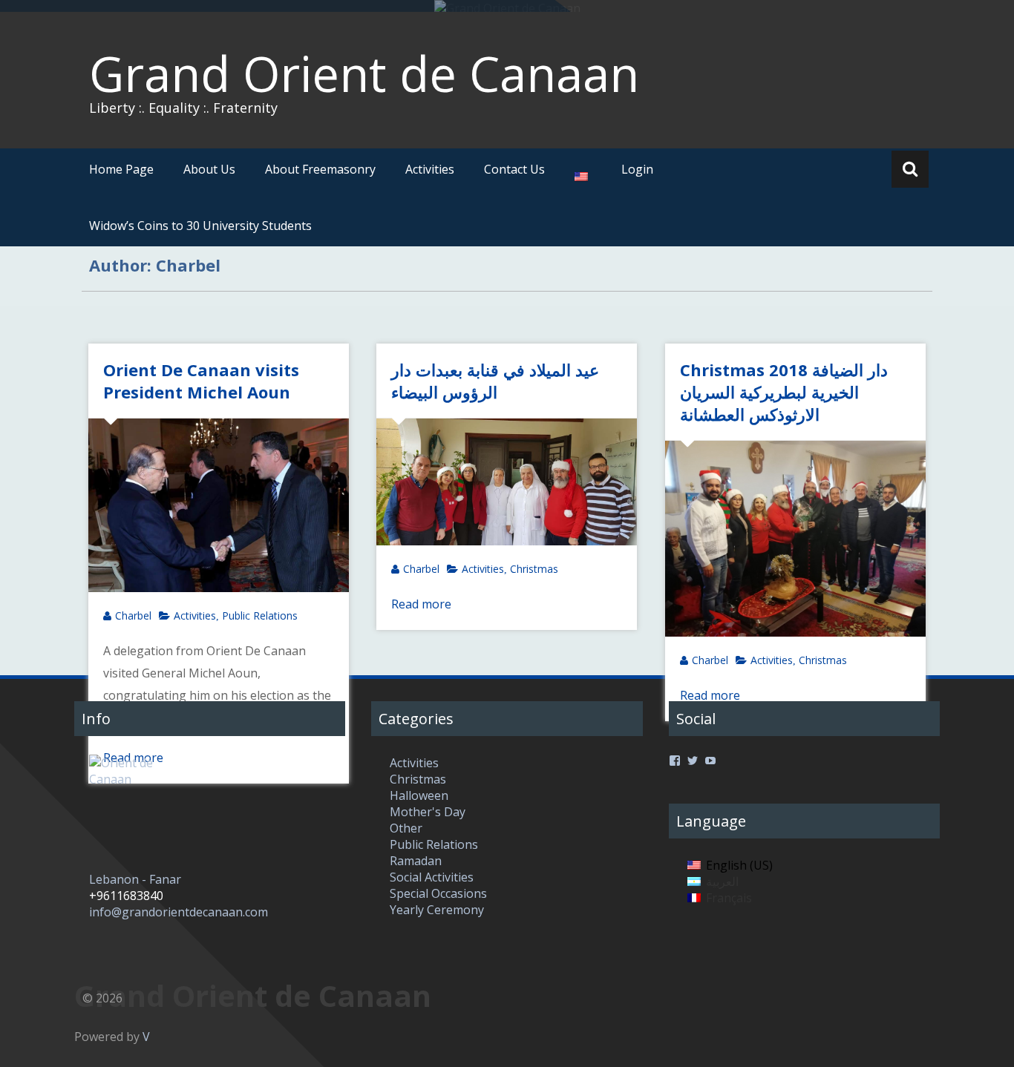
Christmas (534, 569)
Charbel (133, 615)
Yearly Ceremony (437, 910)
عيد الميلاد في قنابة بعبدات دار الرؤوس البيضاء (495, 380)
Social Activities (432, 877)
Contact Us (514, 169)
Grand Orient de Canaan (364, 73)
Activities (429, 169)
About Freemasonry (320, 169)
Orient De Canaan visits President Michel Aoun (201, 380)
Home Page (121, 169)
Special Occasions (438, 893)
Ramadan (416, 861)
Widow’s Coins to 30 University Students (200, 225)
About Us (209, 169)
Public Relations (260, 615)
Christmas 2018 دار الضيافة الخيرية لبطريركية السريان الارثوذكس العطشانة (784, 391)
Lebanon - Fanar (135, 879)
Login (637, 169)
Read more (421, 604)
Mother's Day (427, 812)
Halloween (419, 795)
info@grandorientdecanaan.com (178, 912)
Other (406, 828)
